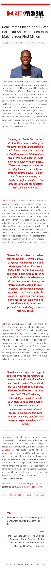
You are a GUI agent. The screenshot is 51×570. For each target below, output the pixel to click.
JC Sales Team (8, 91)
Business (17, 43)
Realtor (29, 495)
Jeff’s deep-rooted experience (15, 201)
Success (40, 495)
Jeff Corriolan (34, 82)
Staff (7, 43)
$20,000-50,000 (19, 330)
